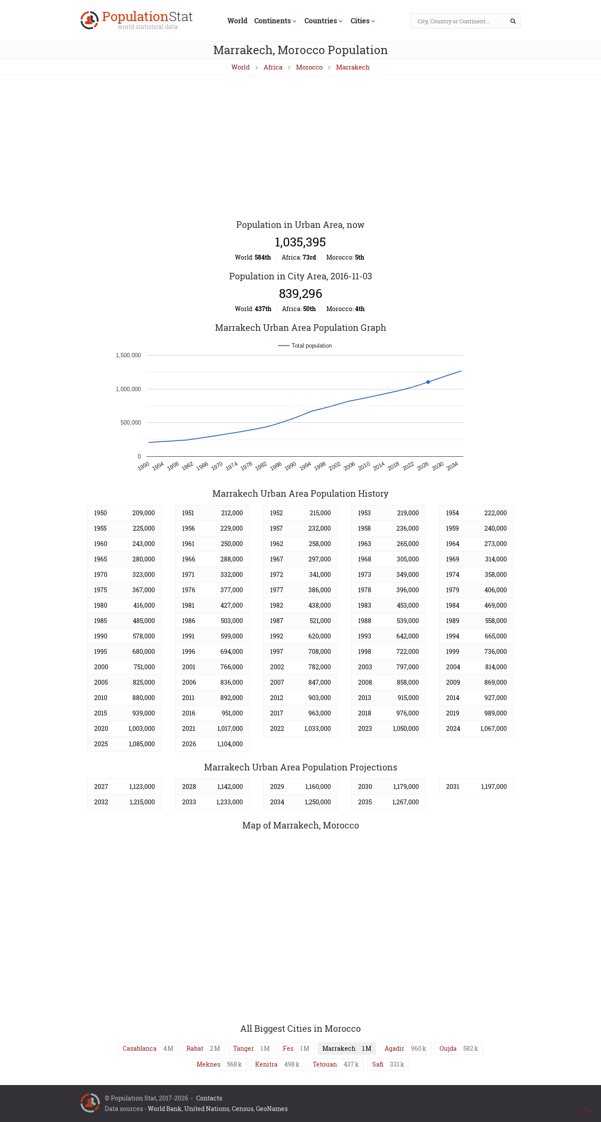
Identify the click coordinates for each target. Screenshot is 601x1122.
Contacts (209, 1098)
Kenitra (266, 1064)
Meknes (208, 1064)
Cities (360, 20)
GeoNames (272, 1108)
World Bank (165, 1108)
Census (242, 1108)
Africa (273, 66)
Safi (377, 1064)
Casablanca (140, 1048)
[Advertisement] (300, 147)
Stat (147, 21)
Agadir (394, 1048)
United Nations (206, 1108)
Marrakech (353, 66)
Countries (320, 20)
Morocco (309, 66)
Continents (272, 20)
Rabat (195, 1048)
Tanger (243, 1048)
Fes (288, 1048)
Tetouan (325, 1064)
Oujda (448, 1048)
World (237, 20)
